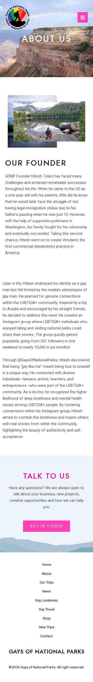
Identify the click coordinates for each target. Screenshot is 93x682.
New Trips (46, 627)
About (46, 573)
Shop (47, 618)
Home (46, 564)
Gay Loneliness (46, 600)
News (46, 591)
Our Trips (47, 582)
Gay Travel (47, 609)
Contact (46, 636)
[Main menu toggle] (83, 17)
